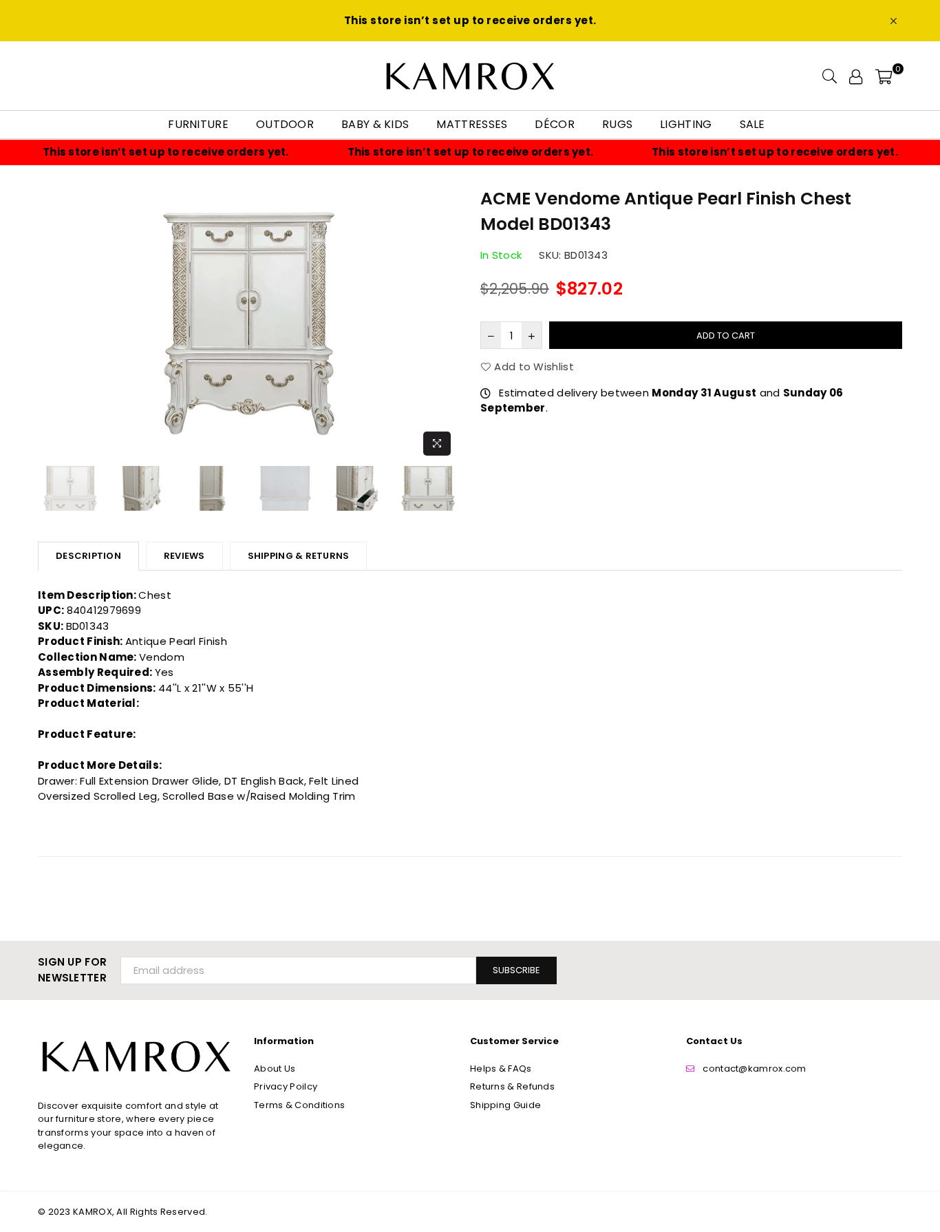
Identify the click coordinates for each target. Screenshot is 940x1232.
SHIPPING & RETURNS (299, 555)
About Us (274, 1068)
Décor (555, 124)
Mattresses (471, 124)
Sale (752, 124)
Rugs (617, 124)
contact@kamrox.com (754, 1068)
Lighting (686, 124)
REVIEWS (184, 555)
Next (448, 324)
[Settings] (855, 75)
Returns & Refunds (512, 1086)
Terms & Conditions (299, 1105)
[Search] (829, 75)
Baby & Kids (375, 124)
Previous (50, 324)
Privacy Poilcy (285, 1086)
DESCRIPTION (88, 555)
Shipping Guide (505, 1105)
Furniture (198, 124)
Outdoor (285, 124)
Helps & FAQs (501, 1068)
